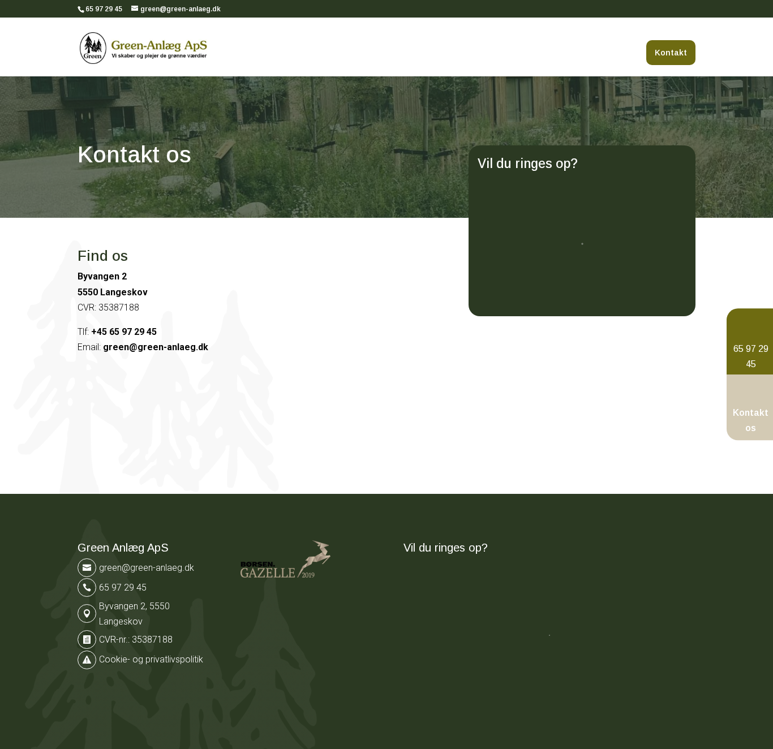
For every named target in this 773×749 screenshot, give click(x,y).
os (750, 428)
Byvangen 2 (102, 276)
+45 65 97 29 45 (124, 331)
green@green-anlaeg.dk (155, 347)
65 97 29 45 (103, 9)
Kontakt (671, 52)
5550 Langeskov (113, 292)
